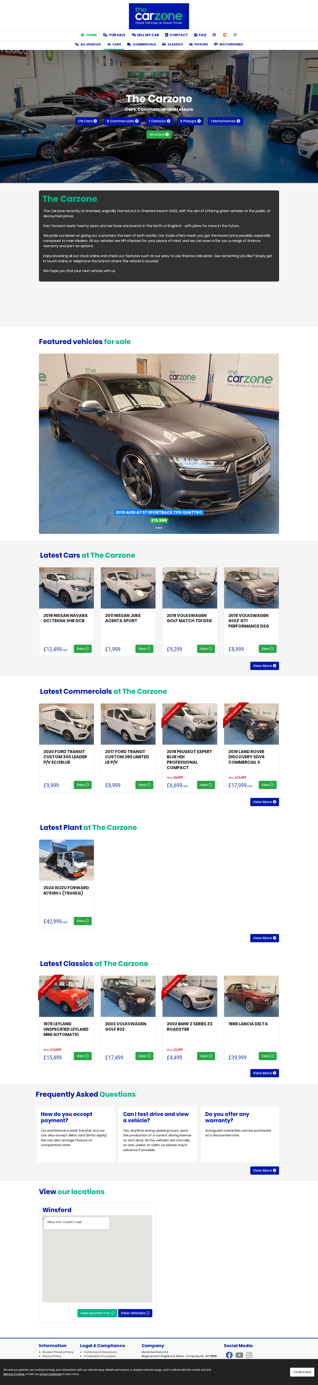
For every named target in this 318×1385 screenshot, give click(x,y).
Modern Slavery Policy (58, 1352)
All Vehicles (90, 44)
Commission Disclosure (100, 1352)
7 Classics (157, 121)
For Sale (117, 34)
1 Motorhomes (224, 121)
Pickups (201, 44)
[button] (57, 444)
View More (263, 665)
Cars (116, 44)
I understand (302, 1372)
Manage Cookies (14, 1374)
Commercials (144, 44)
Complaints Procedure (100, 1356)
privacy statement (51, 1374)
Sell (148, 34)
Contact (178, 34)
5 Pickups (188, 121)
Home (91, 34)
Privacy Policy (52, 1356)
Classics (175, 44)
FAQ (202, 34)
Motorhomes (231, 44)
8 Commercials (121, 121)
